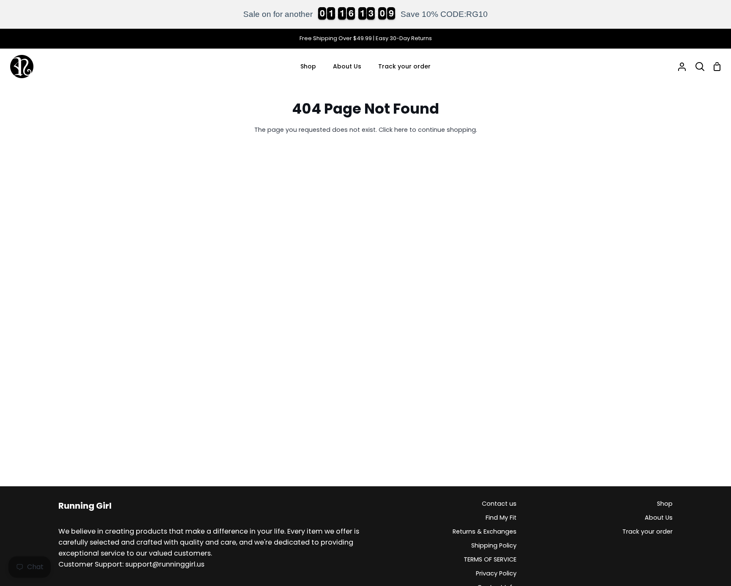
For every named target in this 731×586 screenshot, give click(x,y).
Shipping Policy (494, 545)
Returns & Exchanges (485, 531)
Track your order (647, 531)
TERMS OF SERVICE (490, 559)
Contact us (499, 503)
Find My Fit (501, 517)
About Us (659, 517)
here (401, 129)
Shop (665, 503)
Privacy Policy (496, 573)
